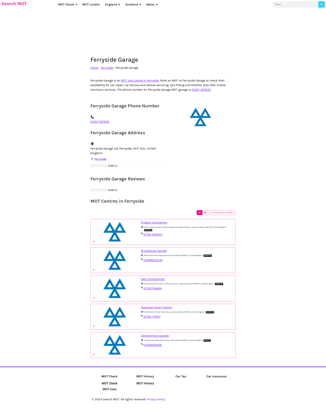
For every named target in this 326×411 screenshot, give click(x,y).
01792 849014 (153, 234)
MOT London (91, 4)
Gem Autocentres (152, 279)
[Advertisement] (163, 37)
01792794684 (153, 288)
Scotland (131, 4)
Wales (150, 4)
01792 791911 (152, 316)
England (111, 4)
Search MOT (14, 3)
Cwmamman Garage (155, 335)
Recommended (221, 212)
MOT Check (66, 4)
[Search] (321, 4)
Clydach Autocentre (154, 222)
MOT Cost (109, 389)
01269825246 (153, 260)
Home (94, 68)
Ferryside (107, 68)
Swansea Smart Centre (156, 307)
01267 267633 (201, 89)
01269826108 (153, 345)
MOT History (145, 383)
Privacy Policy (156, 399)
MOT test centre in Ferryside (140, 80)
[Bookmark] (93, 241)
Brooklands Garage (154, 251)
